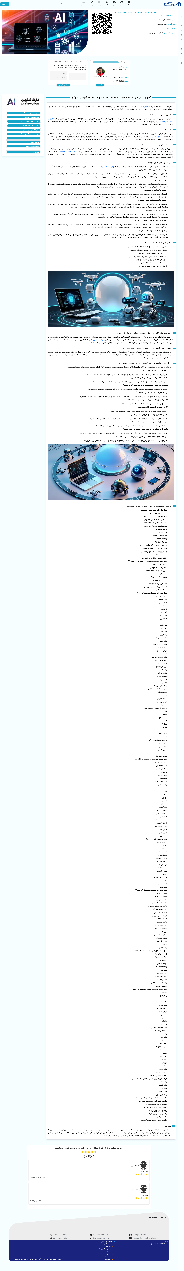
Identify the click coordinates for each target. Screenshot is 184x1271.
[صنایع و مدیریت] (181, 35)
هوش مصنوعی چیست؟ (31, 113)
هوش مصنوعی (142, 106)
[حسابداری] (181, 63)
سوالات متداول (34, 142)
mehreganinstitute (60, 1238)
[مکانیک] (181, 21)
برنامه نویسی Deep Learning (70, 151)
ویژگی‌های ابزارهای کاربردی (31, 130)
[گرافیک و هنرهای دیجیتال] (181, 49)
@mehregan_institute (101, 1238)
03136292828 (160, 1244)
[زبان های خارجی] (181, 44)
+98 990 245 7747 (60, 1235)
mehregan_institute (140, 1235)
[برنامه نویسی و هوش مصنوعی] (181, 39)
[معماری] (181, 11)
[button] (17, 3)
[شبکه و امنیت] (181, 58)
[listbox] (181, 37)
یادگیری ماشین (157, 136)
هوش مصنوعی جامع (96, 339)
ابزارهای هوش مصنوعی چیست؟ (29, 121)
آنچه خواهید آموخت (32, 146)
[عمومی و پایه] (181, 54)
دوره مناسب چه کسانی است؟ (30, 134)
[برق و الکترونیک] (181, 30)
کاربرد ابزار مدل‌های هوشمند (30, 126)
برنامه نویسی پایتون (105, 166)
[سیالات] (181, 25)
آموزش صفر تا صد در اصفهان (30, 138)
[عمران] (181, 16)
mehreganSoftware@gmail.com (144, 1238)
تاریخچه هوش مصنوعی (31, 117)
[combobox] (41, 3)
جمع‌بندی (36, 152)
